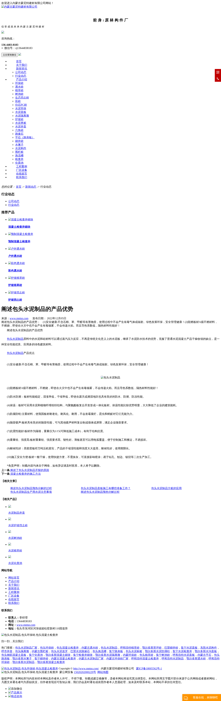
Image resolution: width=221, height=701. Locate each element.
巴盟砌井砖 (171, 647)
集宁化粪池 (36, 654)
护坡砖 (19, 119)
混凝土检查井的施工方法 (25, 473)
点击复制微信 (9, 54)
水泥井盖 (20, 126)
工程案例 (21, 166)
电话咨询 (16, 696)
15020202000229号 (85, 672)
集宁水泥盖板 (189, 647)
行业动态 (20, 75)
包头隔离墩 (22, 651)
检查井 (19, 159)
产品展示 (16, 692)
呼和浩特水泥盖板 (184, 654)
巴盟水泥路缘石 (80, 651)
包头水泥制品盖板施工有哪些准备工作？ (106, 488)
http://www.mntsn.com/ (86, 668)
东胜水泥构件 (208, 647)
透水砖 (19, 86)
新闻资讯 (21, 68)
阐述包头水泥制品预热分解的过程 (31, 488)
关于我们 (21, 64)
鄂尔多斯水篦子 (22, 658)
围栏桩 (19, 151)
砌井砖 (19, 141)
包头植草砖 (146, 654)
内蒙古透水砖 (89, 647)
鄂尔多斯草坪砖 (152, 647)
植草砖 (19, 90)
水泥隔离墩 (22, 115)
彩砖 (18, 101)
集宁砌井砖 (41, 658)
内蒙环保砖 (130, 654)
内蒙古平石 (204, 654)
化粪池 (19, 162)
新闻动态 (30, 186)
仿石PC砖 (21, 104)
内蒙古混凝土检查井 (63, 658)
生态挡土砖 (22, 97)
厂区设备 (21, 170)
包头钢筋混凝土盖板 (13, 654)
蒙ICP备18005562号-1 (149, 668)
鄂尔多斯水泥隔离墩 (107, 654)
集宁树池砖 (163, 654)
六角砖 (19, 130)
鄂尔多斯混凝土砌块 (58, 654)
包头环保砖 (47, 647)
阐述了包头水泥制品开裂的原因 (29, 470)
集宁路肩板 (116, 651)
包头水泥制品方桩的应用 (166, 488)
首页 (19, 61)
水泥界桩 (20, 122)
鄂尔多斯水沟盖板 (206, 651)
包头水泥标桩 (134, 651)
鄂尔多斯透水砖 (196, 658)
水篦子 (19, 144)
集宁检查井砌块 (83, 654)
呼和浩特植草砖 (130, 647)
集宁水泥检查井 (182, 651)
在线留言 (21, 173)
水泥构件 (20, 148)
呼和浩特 (173, 658)
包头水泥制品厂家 (26, 647)
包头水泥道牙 (59, 651)
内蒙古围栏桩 (40, 651)
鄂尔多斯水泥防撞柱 (157, 651)
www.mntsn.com (19, 318)
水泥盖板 (20, 112)
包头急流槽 (99, 651)
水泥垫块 (20, 108)
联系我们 (21, 177)
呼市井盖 (6, 651)
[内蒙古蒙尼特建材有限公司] (19, 6)
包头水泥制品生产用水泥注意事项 (31, 491)
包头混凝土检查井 (68, 647)
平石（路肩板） (25, 137)
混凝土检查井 (145, 658)
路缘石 (19, 133)
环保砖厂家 (117, 658)
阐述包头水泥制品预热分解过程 (100, 491)
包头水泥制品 (109, 647)
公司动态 (20, 72)
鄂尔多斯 (17, 662)
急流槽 (19, 155)
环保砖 (19, 83)
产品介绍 (21, 79)
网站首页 (13, 577)
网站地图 (102, 672)
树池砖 (19, 93)
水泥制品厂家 (91, 658)
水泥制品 (29, 662)
